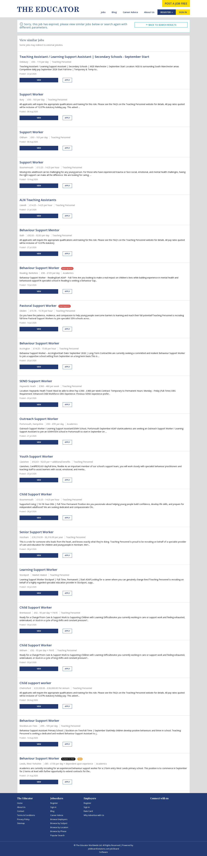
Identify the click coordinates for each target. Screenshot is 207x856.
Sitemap (21, 823)
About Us (149, 12)
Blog (114, 12)
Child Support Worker (36, 494)
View (39, 80)
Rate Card (88, 811)
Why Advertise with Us (94, 815)
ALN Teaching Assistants (38, 200)
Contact (20, 811)
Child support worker (35, 683)
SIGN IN (183, 12)
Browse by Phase (58, 831)
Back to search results (162, 24)
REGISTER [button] (165, 12)
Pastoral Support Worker (38, 306)
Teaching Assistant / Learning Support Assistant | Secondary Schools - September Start (84, 57)
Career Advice (130, 12)
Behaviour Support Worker (39, 268)
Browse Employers (58, 819)
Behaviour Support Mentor (39, 230)
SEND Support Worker (36, 381)
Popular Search (57, 835)
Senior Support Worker (36, 532)
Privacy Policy (23, 819)
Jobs (103, 12)
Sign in (53, 807)
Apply (67, 80)
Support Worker (31, 94)
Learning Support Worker (38, 570)
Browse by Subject (58, 823)
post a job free (176, 3)
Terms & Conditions (26, 815)
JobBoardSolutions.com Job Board (103, 848)
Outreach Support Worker (39, 419)
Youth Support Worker (36, 456)
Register (54, 803)
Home (20, 803)
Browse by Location (59, 827)
